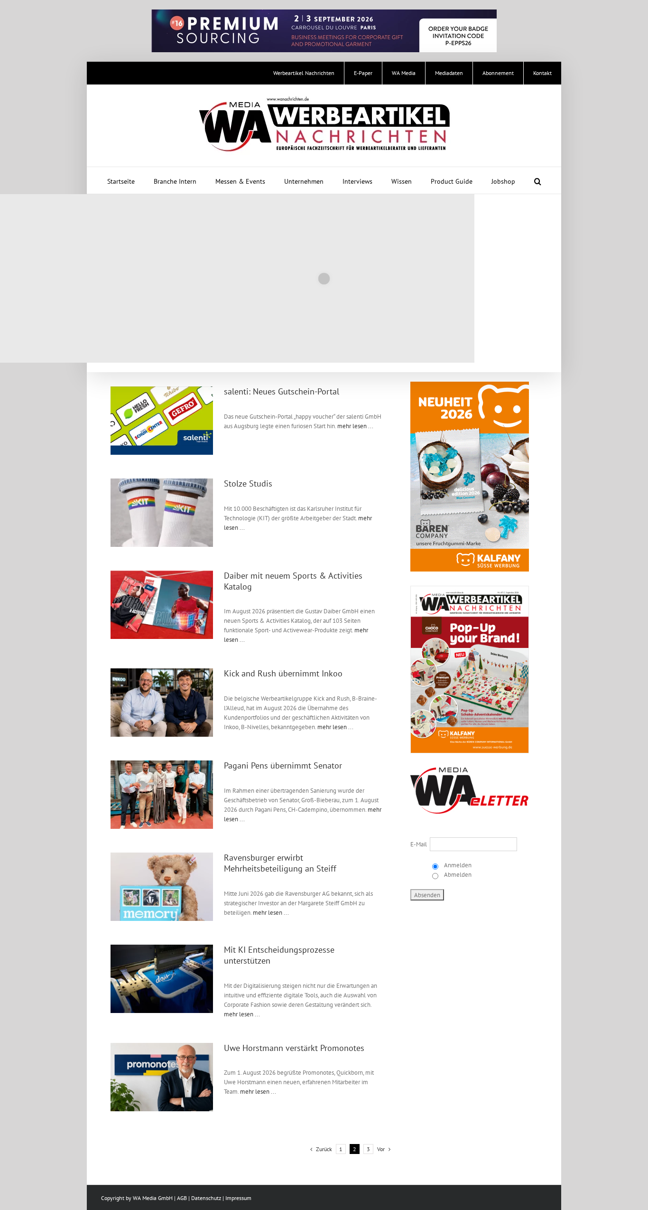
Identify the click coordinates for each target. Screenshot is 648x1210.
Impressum (238, 1197)
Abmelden (457, 875)
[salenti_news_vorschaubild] (162, 389)
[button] (538, 180)
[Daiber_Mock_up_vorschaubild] (162, 948)
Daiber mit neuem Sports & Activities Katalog (293, 581)
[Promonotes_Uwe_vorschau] (162, 1046)
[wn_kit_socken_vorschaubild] (162, 482)
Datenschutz (206, 1197)
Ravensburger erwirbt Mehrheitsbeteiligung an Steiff (280, 863)
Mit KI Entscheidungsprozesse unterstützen (279, 955)
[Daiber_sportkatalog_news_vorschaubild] (162, 574)
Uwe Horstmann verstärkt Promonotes (294, 1047)
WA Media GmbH (153, 1197)
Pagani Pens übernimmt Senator (283, 765)
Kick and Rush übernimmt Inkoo (283, 673)
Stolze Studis (248, 483)
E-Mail (418, 844)
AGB (182, 1197)
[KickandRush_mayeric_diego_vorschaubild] (162, 671)
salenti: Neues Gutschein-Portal (281, 391)
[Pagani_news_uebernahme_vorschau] (162, 764)
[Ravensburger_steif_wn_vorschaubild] (162, 856)
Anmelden (457, 865)
